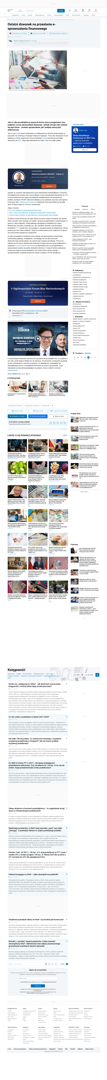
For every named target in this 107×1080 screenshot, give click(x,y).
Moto (67, 15)
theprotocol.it (87, 1039)
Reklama (80, 1049)
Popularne (77, 209)
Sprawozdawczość (37, 19)
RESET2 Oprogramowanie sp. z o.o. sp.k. (25, 41)
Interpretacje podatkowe (79, 344)
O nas (9, 1049)
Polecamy (74, 544)
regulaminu (38, 982)
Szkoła (24, 1031)
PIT (17, 228)
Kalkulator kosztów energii (80, 286)
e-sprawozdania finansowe (31, 405)
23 (95, 357)
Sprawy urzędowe (42, 1016)
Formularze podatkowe (79, 313)
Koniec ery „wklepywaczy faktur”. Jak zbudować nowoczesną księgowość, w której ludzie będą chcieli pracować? (84, 213)
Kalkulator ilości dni (78, 296)
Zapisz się (49, 186)
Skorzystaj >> (17, 315)
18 (78, 357)
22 (92, 357)
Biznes (30, 15)
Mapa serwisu (89, 1049)
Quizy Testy (76, 342)
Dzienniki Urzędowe (43, 1033)
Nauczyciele (26, 1033)
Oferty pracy (87, 1041)
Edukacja (86, 15)
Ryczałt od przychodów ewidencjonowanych (79, 332)
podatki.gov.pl (12, 370)
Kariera (60, 1049)
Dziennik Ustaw (42, 1029)
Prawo (49, 15)
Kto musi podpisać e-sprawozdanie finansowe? (25, 210)
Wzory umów (87, 1035)
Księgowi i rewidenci (13, 676)
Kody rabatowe (87, 1033)
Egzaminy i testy (27, 1035)
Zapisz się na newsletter (60, 411)
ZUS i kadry (49, 674)
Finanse (86, 1014)
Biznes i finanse (57, 1011)
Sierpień (88, 353)
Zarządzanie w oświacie (29, 1037)
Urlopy (24, 1016)
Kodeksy (40, 1039)
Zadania (10, 1033)
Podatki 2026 (75, 413)
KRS (19, 140)
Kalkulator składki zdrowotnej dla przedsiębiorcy (82, 274)
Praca (39, 1018)
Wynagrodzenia (27, 1013)
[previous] (46, 964)
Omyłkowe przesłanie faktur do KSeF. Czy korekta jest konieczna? (84, 244)
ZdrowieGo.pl (87, 1029)
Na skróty (86, 1027)
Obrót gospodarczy (39, 674)
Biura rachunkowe (74, 1008)
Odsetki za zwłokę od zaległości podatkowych (82, 322)
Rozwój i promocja (12, 1035)
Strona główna (11, 19)
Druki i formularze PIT (79, 308)
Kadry (23, 15)
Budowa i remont (88, 1016)
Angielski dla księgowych (51, 676)
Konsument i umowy (43, 1014)
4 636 (62, 964)
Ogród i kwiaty (87, 1018)
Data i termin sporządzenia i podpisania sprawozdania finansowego (32, 213)
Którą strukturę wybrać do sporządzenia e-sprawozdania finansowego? (33, 215)
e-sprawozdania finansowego (25, 245)
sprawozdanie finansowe (33, 311)
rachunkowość (45, 405)
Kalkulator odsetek (58, 1035)
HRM (24, 1020)
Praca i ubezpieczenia (59, 1014)
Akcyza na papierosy (78, 340)
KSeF (93, 15)
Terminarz (79, 353)
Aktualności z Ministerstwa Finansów (31, 676)
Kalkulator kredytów (78, 289)
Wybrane (93, 209)
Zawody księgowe (12, 1018)
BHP (24, 1018)
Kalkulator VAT (77, 291)
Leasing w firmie (58, 1018)
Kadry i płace (11, 1037)
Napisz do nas (39, 411)
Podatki (19, 674)
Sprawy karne (41, 1013)
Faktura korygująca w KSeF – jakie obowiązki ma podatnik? (82, 239)
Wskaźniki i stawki (74, 1027)
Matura (24, 1039)
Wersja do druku (18, 411)
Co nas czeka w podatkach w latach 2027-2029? (84, 217)
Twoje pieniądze (58, 15)
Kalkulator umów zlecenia (80, 282)
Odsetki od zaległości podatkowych (82, 294)
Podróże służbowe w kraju (75, 1029)
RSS (66, 1049)
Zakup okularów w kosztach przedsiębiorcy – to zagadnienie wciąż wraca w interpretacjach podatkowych (84, 226)
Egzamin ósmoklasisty (28, 1041)
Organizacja (11, 1029)
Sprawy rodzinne (42, 1011)
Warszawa (47, 292)
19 (81, 357)
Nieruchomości (76, 15)
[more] (52, 406)
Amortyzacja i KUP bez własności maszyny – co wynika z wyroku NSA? (84, 253)
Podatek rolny (77, 337)
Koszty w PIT (76, 328)
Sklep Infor (41, 1020)
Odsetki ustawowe (73, 1037)
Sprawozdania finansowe (75, 1018)
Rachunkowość (27, 19)
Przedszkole (26, 1029)
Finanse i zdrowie (58, 1020)
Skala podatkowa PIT (79, 326)
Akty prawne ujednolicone (44, 1037)
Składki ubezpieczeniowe (75, 1033)
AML (70, 1020)
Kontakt (72, 1049)
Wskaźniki (79, 317)
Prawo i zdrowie (42, 1022)
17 (74, 357)
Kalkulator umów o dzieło (80, 284)
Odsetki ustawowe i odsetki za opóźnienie (84, 319)
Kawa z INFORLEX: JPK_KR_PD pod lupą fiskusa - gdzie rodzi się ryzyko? (84, 257)
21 (88, 357)
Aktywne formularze (83, 302)
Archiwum (86, 1031)
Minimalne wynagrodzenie (75, 1031)
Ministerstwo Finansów (28, 202)
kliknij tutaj (46, 993)
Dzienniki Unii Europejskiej (44, 1035)
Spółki (55, 1013)
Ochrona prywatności (20, 1049)
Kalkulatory (79, 270)
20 (85, 357)
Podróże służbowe (73, 1035)
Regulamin (52, 1049)
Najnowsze (85, 209)
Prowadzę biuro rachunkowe (76, 1013)
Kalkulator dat (77, 298)
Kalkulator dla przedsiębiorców (81, 277)
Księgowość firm (12, 1008)
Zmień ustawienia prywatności (38, 1049)
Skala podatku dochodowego (76, 1039)
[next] (67, 964)
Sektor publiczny (39, 15)
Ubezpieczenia (26, 1014)
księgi (45, 138)
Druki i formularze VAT (79, 311)
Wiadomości (11, 674)
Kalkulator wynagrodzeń (79, 279)
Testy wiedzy (26, 1043)
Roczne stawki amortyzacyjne (81, 335)
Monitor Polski (41, 1031)
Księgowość (15, 15)
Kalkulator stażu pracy (59, 1037)
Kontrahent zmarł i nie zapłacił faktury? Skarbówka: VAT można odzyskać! (83, 262)
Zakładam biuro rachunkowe (76, 1011)
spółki (18, 133)
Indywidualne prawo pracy (29, 1011)
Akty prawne (41, 1027)
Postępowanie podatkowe (80, 306)
